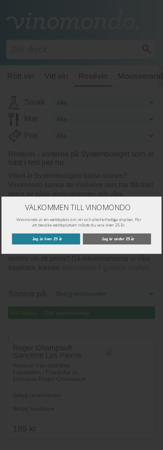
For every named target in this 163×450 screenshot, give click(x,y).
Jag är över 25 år (47, 239)
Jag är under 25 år (118, 239)
